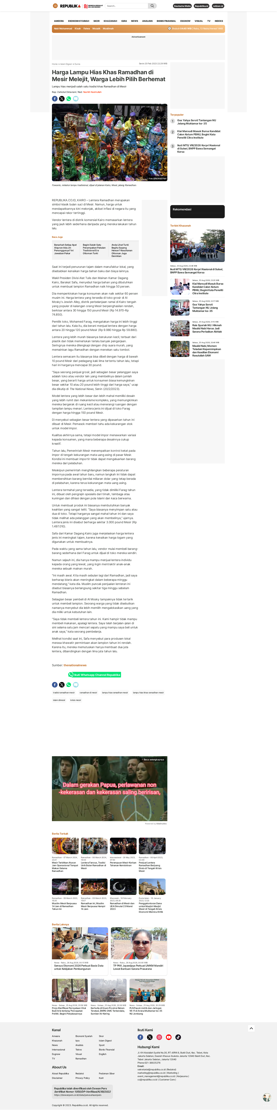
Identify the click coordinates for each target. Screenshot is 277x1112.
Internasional (58, 1049)
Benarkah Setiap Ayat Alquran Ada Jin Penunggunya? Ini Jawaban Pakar (65, 249)
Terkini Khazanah (180, 225)
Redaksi (80, 1073)
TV (209, 21)
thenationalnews (75, 665)
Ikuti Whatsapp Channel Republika (97, 675)
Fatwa (87, 28)
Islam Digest (66, 64)
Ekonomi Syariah (78, 21)
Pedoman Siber (106, 1073)
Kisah (78, 28)
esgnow (185, 21)
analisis (147, 21)
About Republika (60, 1073)
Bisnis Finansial (166, 21)
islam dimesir (59, 700)
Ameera (56, 1036)
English (102, 1054)
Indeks (219, 21)
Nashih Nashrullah (92, 92)
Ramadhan (81, 1058)
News (55, 1045)
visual (199, 21)
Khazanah (57, 1040)
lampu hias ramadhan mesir (115, 692)
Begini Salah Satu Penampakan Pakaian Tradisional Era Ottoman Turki (94, 249)
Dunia (77, 64)
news (134, 21)
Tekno (79, 1049)
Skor (101, 1036)
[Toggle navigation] (55, 5)
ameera (59, 21)
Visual (79, 1054)
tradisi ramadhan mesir (64, 692)
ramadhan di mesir (88, 692)
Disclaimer (57, 1078)
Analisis (79, 1045)
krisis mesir (75, 700)
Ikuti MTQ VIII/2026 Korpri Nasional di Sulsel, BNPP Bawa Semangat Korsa (198, 148)
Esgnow (56, 1054)
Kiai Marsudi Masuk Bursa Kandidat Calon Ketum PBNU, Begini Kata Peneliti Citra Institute (198, 134)
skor (96, 21)
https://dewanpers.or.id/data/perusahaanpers (77, 1095)
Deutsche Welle (182, 6)
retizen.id (218, 6)
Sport (102, 1045)
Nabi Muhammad (63, 28)
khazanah (110, 21)
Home (55, 64)
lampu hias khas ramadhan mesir (148, 692)
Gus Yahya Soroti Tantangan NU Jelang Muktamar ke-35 (196, 122)
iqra (124, 21)
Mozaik (96, 28)
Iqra (78, 1040)
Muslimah (108, 28)
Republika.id (201, 6)
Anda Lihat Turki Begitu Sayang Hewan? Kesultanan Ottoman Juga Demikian (122, 250)
